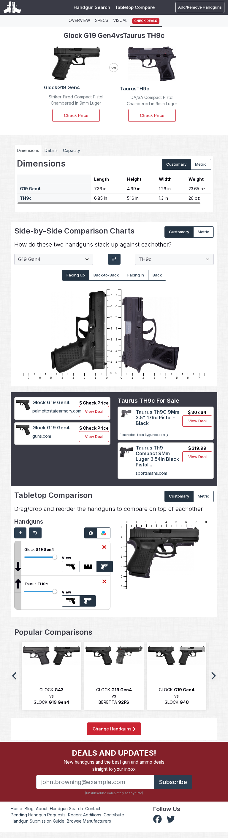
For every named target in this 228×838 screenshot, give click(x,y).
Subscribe (173, 782)
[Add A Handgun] (20, 533)
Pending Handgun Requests (38, 814)
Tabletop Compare (135, 7)
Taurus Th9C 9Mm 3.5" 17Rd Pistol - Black (157, 417)
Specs (101, 20)
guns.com (41, 436)
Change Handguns (113, 728)
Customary (176, 164)
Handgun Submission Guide (37, 820)
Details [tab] (51, 150)
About (42, 808)
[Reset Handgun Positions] (35, 533)
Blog (29, 808)
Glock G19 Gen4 (50, 402)
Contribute (114, 814)
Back (157, 275)
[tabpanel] (114, 182)
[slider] (55, 557)
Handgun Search (92, 7)
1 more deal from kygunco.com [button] (143, 435)
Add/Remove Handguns (200, 7)
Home (16, 808)
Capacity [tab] (71, 150)
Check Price (76, 115)
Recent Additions (84, 814)
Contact (92, 808)
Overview (79, 20)
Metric (201, 164)
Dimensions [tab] (28, 150)
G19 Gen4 (30, 188)
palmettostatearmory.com (56, 410)
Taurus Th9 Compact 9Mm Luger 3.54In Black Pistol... (157, 456)
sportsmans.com (151, 473)
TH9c (26, 198)
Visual (120, 20)
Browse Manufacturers (89, 820)
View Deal (94, 411)
